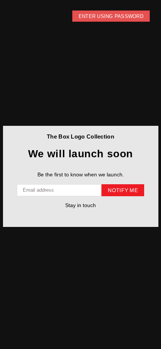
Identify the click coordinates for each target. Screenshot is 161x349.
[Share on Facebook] (65, 216)
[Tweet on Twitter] (72, 216)
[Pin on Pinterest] (80, 216)
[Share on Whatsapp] (87, 216)
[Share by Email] (94, 216)
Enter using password (111, 16)
